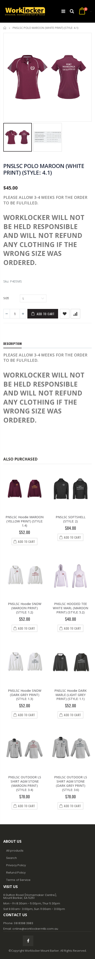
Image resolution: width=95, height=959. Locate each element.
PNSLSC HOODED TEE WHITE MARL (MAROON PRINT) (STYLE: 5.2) (70, 608)
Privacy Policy (16, 865)
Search (11, 858)
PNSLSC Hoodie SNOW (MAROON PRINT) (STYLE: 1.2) (24, 608)
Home (5, 27)
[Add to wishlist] (64, 313)
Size (6, 298)
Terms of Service (18, 880)
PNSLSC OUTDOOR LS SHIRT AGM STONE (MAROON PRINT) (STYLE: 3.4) (24, 783)
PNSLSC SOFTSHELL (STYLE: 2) (71, 519)
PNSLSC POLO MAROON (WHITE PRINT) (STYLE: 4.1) (43, 169)
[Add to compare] (75, 313)
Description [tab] (12, 343)
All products (14, 850)
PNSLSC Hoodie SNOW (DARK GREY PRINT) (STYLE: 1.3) (24, 694)
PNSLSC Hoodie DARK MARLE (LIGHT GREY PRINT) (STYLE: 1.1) (70, 694)
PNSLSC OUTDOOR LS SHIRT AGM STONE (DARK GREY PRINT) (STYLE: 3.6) (70, 783)
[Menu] (63, 11)
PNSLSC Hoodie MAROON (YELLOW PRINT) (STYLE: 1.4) (25, 521)
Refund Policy (16, 872)
